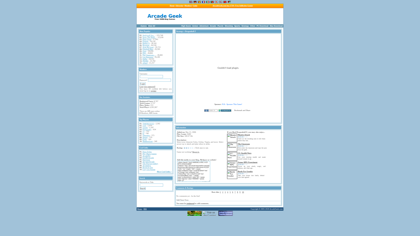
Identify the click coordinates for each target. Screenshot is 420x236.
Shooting (229, 26)
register (153, 91)
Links (195, 6)
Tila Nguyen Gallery (150, 164)
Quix (144, 51)
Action (195, 26)
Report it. (196, 152)
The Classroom (244, 144)
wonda (145, 127)
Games (144, 26)
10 (243, 192)
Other (252, 26)
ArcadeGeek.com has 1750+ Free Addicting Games (233, 6)
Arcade (213, 26)
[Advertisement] (231, 16)
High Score (186, 26)
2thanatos (146, 135)
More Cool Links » (164, 172)
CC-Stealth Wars (244, 153)
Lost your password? (147, 87)
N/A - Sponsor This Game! (232, 104)
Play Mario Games (150, 154)
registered (190, 203)
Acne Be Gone (148, 47)
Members (188, 6)
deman (145, 137)
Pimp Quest (147, 39)
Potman (145, 41)
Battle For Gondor (245, 171)
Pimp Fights (147, 152)
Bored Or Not (148, 167)
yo (144, 131)
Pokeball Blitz (148, 49)
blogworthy (147, 129)
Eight (145, 139)
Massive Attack (244, 135)
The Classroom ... (149, 55)
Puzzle (220, 26)
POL (144, 53)
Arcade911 (147, 166)
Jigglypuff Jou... (149, 35)
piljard (145, 63)
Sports (237, 26)
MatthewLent (148, 141)
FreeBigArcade (148, 158)
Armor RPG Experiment (247, 162)
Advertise (179, 6)
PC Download (262, 26)
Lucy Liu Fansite (149, 169)
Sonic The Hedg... (149, 37)
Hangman (146, 160)
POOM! (145, 61)
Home (172, 6)
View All (151, 26)
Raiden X (146, 43)
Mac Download (276, 26)
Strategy (245, 26)
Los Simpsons (148, 57)
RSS (145, 209)
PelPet (145, 59)
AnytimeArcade (149, 162)
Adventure (204, 26)
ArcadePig (146, 156)
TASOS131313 (148, 124)
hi (143, 133)
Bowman (146, 45)
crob (144, 126)
